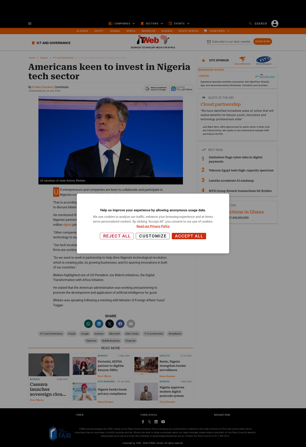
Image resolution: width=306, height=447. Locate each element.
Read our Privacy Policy (153, 226)
